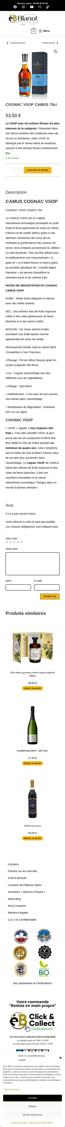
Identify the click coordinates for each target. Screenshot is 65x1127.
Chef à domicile (17, 878)
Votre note (12, 538)
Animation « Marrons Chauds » (26, 891)
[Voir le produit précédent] (8, 43)
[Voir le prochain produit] (57, 43)
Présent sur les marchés (22, 871)
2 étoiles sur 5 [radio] (10, 542)
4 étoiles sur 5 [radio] (17, 542)
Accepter (32, 1098)
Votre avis (13, 548)
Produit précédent (18, 43)
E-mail (38, 580)
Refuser (32, 1106)
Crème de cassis (32, 826)
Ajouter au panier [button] (32, 688)
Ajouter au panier (38, 170)
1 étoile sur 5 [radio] (7, 542)
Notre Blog (14, 898)
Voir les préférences (32, 1114)
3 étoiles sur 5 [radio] (14, 542)
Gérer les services (12, 1089)
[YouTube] (32, 7)
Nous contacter (17, 905)
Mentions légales (18, 912)
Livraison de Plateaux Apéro (25, 885)
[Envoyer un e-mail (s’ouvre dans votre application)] (40, 7)
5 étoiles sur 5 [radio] (21, 542)
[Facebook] (16, 7)
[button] (60, 1057)
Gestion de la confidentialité (41, 1123)
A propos (13, 864)
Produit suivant (48, 43)
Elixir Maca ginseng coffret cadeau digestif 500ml (32, 674)
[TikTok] (48, 7)
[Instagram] (23, 7)
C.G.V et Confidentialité (22, 919)
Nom (8, 580)
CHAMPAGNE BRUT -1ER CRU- (32, 751)
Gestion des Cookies (19, 1123)
